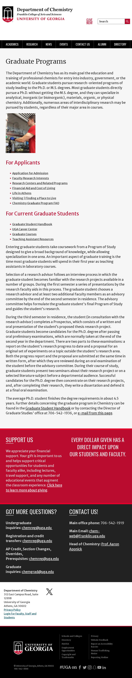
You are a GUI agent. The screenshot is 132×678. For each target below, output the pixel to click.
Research (32, 44)
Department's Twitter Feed (49, 592)
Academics (12, 44)
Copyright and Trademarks (68, 656)
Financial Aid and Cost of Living (33, 188)
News (49, 44)
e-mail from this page (95, 413)
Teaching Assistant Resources (33, 239)
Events (64, 44)
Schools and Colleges (72, 636)
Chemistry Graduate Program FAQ (35, 203)
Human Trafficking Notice (100, 652)
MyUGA (65, 644)
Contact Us (83, 44)
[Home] (41, 16)
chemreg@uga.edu (37, 528)
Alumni (102, 44)
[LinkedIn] (104, 667)
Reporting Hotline (99, 657)
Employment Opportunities (68, 649)
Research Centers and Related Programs (40, 183)
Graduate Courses (24, 234)
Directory (120, 44)
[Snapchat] (94, 667)
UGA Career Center (24, 229)
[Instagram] (90, 667)
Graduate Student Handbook (32, 224)
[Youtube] (99, 667)
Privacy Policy (12, 609)
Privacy (94, 636)
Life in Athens (21, 193)
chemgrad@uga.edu (38, 572)
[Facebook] (80, 667)
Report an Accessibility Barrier (102, 645)
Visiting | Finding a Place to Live (34, 198)
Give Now (89, 21)
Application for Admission (30, 173)
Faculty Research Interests (30, 178)
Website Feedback (99, 640)
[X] (85, 667)
